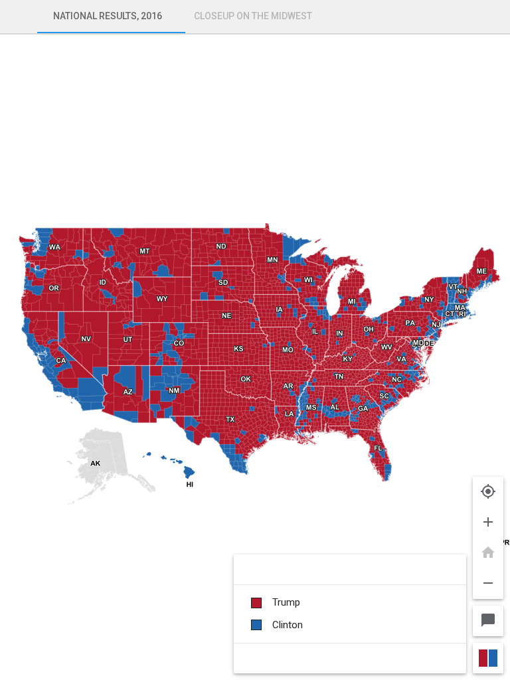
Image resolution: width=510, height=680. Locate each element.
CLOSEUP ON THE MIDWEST (253, 16)
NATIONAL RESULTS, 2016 (107, 16)
